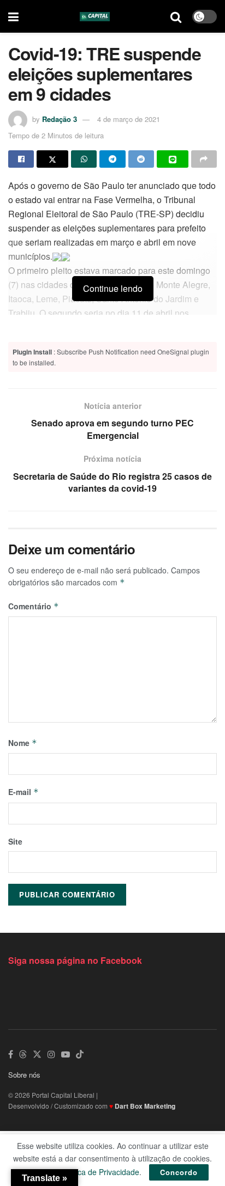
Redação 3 (59, 119)
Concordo (179, 1172)
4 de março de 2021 (128, 119)
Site (15, 841)
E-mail (23, 791)
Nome (22, 742)
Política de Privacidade (100, 1171)
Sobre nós (24, 1074)
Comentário (33, 606)
